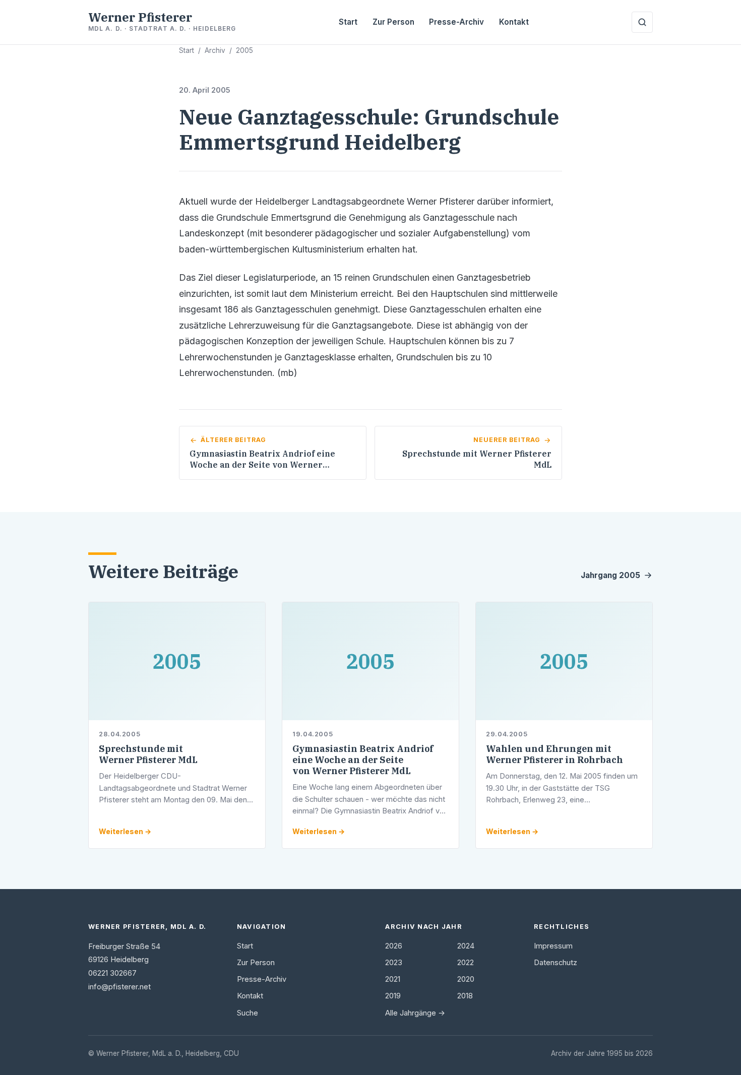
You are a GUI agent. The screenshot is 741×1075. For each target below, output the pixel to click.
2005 (244, 50)
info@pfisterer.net (119, 986)
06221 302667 (112, 973)
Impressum (553, 946)
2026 (393, 946)
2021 (392, 979)
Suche (247, 1013)
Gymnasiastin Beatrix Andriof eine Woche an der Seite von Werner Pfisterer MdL (363, 760)
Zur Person (393, 22)
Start (348, 22)
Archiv (215, 50)
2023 (393, 962)
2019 (393, 995)
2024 (465, 946)
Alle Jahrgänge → (415, 1013)
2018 (465, 995)
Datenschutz (555, 962)
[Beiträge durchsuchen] (642, 22)
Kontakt (514, 22)
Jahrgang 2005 (610, 575)
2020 (465, 979)
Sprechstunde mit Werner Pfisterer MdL (148, 754)
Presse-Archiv (456, 22)
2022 (465, 962)
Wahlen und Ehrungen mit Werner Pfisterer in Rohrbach (554, 754)
